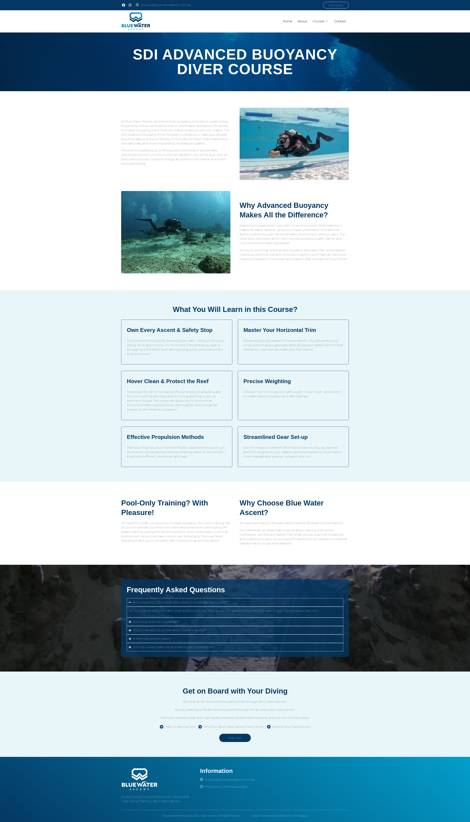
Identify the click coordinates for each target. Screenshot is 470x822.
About (302, 21)
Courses (318, 21)
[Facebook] (123, 5)
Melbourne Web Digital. (293, 815)
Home (287, 21)
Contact (340, 21)
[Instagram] (130, 5)
